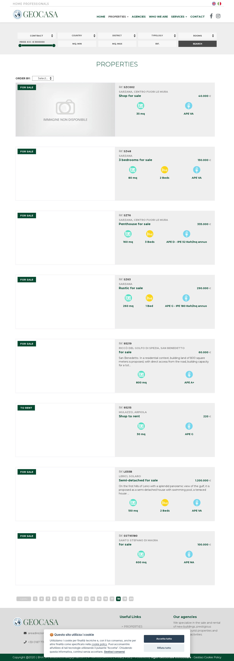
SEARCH (197, 43)
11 (74, 598)
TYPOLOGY (157, 35)
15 (99, 598)
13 (86, 598)
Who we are (158, 16)
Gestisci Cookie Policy (207, 657)
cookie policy (99, 644)
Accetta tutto (164, 638)
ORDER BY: (23, 78)
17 (112, 598)
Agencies (139, 16)
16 (105, 598)
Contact (197, 16)
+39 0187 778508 (39, 642)
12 (80, 598)
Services (178, 16)
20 (131, 598)
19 (124, 598)
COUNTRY (77, 35)
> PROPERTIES (132, 626)
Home (101, 16)
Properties (117, 16)
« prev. (24, 598)
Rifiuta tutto (164, 647)
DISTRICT (117, 35)
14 (92, 598)
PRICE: (23, 42)
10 (67, 598)
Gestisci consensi (114, 651)
